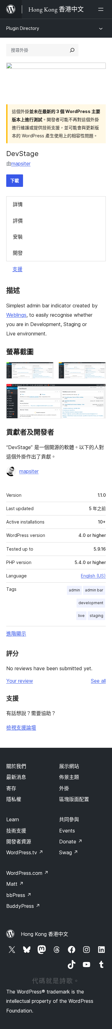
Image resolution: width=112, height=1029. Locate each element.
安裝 (18, 237)
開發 (18, 253)
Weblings (16, 315)
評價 (18, 221)
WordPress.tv (24, 852)
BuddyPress (23, 906)
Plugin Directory (22, 28)
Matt (15, 884)
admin (74, 590)
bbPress (18, 895)
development (90, 602)
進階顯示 (16, 633)
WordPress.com (27, 873)
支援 (17, 269)
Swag (68, 852)
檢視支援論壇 (21, 727)
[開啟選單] (102, 9)
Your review (19, 681)
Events (67, 830)
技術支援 (16, 830)
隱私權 (13, 799)
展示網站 (69, 766)
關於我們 (16, 766)
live (81, 615)
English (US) (93, 575)
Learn (12, 819)
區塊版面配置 (74, 799)
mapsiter (20, 163)
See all (98, 681)
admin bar (94, 590)
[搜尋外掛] (72, 50)
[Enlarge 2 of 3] (97, 370)
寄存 (11, 788)
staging (96, 615)
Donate (70, 841)
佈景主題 (69, 777)
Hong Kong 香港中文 (44, 934)
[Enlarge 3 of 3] (97, 392)
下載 (14, 180)
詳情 (18, 204)
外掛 (64, 788)
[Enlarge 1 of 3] (45, 370)
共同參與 (69, 819)
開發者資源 (18, 841)
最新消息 (16, 777)
